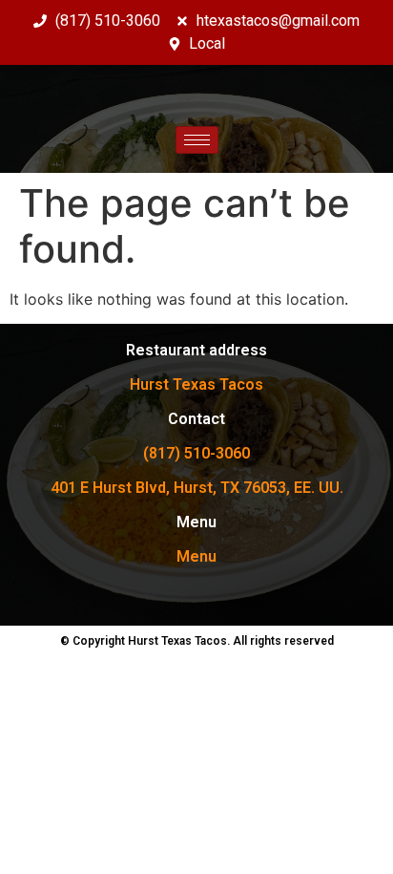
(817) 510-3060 (196, 453)
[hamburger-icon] (197, 140)
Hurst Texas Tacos (196, 384)
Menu (196, 556)
